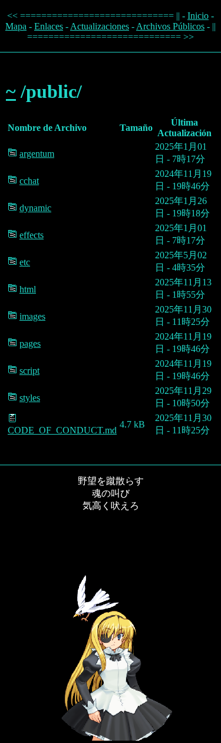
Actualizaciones (99, 26)
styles (29, 398)
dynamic (35, 208)
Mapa (16, 26)
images (32, 316)
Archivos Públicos (170, 26)
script (29, 371)
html (27, 289)
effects (31, 235)
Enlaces (48, 26)
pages (30, 343)
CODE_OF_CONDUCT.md (62, 430)
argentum (36, 154)
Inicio (198, 16)
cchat (29, 181)
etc (24, 262)
